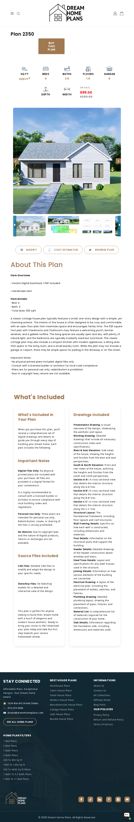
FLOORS (88, 74)
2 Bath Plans (10, 755)
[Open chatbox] (126, 815)
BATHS (67, 74)
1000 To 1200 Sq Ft (14, 764)
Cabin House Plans (61, 690)
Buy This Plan (51, 46)
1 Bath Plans (10, 750)
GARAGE (109, 74)
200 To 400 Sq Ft (12, 759)
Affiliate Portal (102, 699)
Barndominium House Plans (66, 704)
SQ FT (25, 74)
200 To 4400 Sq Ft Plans (17, 769)
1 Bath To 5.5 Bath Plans (17, 774)
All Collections (102, 695)
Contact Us (100, 690)
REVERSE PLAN (101, 250)
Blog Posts (100, 704)
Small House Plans (61, 695)
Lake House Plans (60, 714)
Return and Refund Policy (109, 719)
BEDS (45, 74)
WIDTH (67, 94)
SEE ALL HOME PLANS (20, 721)
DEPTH (45, 94)
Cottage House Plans (62, 709)
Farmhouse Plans (60, 685)
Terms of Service (103, 724)
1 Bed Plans (10, 741)
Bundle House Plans (61, 718)
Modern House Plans (62, 699)
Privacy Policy (101, 714)
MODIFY (28, 250)
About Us (99, 685)
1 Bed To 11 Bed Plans (16, 778)
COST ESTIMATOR (63, 250)
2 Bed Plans (10, 745)
